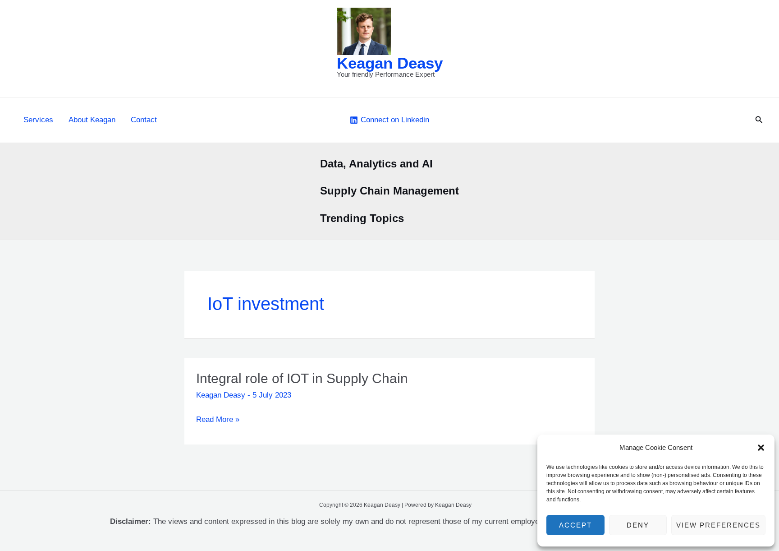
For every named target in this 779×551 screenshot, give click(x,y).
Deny (638, 525)
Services (38, 120)
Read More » (217, 421)
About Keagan (92, 120)
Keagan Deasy (390, 63)
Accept (575, 525)
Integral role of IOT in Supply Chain (302, 378)
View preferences (718, 525)
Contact (144, 120)
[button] (760, 447)
